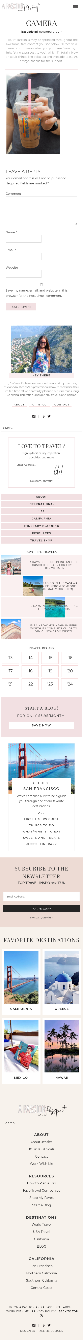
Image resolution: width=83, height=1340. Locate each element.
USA (41, 511)
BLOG (41, 1246)
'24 (70, 684)
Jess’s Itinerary (41, 844)
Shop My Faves (41, 1198)
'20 (70, 671)
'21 (10, 684)
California (42, 518)
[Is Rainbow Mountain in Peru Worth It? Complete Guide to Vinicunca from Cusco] (12, 629)
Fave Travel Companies (41, 1190)
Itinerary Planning (41, 525)
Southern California (41, 1280)
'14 (30, 657)
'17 (10, 671)
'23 (50, 684)
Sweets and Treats (41, 837)
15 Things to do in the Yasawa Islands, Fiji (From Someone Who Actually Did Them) (54, 586)
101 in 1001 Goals (41, 1149)
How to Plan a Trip (41, 1183)
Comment (13, 193)
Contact (62, 404)
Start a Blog (41, 1205)
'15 (50, 657)
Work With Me (41, 1164)
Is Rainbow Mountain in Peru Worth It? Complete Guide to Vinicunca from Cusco (53, 628)
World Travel (42, 1224)
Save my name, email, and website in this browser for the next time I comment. (36, 293)
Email (11, 250)
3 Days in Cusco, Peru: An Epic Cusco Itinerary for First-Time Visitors (54, 565)
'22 (30, 684)
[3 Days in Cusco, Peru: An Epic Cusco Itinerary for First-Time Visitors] (12, 565)
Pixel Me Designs (49, 1330)
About (19, 404)
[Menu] (75, 6)
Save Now (41, 725)
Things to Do (41, 825)
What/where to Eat (41, 831)
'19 (50, 671)
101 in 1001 (39, 404)
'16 (69, 657)
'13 (10, 657)
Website (12, 267)
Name (11, 232)
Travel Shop (41, 540)
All (41, 812)
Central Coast (42, 1288)
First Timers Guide (41, 819)
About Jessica (41, 1142)
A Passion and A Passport (20, 6)
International (41, 504)
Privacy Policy (44, 1311)
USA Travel (41, 1232)
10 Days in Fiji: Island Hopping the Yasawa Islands (54, 607)
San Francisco (41, 1266)
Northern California (41, 1273)
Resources (41, 533)
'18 (30, 671)
